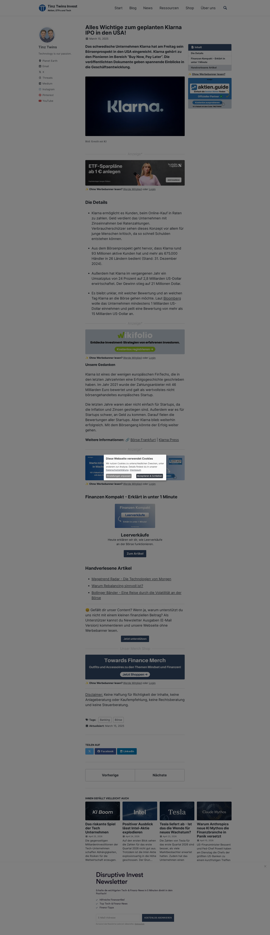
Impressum (135, 470)
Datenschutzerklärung (117, 470)
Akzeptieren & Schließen (149, 476)
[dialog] (135, 467)
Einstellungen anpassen (119, 476)
